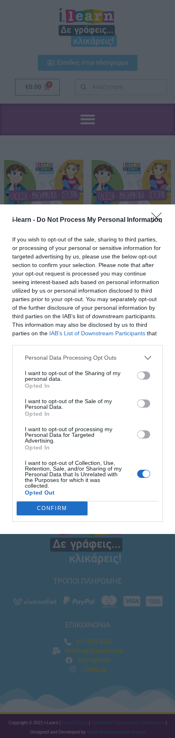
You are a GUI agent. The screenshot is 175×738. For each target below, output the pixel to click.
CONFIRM (52, 508)
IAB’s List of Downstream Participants (97, 333)
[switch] (143, 375)
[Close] (159, 220)
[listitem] (87, 358)
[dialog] (87, 369)
